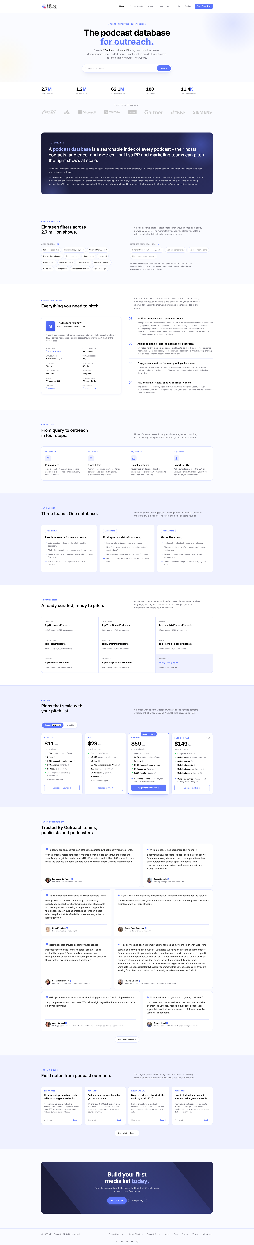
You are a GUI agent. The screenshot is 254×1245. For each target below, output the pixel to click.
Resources (164, 6)
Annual (52, 725)
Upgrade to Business (148, 788)
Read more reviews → (127, 1039)
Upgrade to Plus (192, 788)
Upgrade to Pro (105, 788)
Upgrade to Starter (62, 788)
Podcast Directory (116, 1234)
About (150, 6)
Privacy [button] (185, 1234)
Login (177, 6)
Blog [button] (176, 1234)
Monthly (70, 725)
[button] (117, 1242)
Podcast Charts (136, 6)
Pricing (188, 6)
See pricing (137, 1200)
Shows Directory (136, 1234)
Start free (117, 1200)
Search (163, 68)
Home (121, 6)
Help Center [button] (207, 1234)
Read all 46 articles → (127, 1133)
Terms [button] (195, 1234)
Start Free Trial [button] (204, 6)
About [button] (167, 1234)
